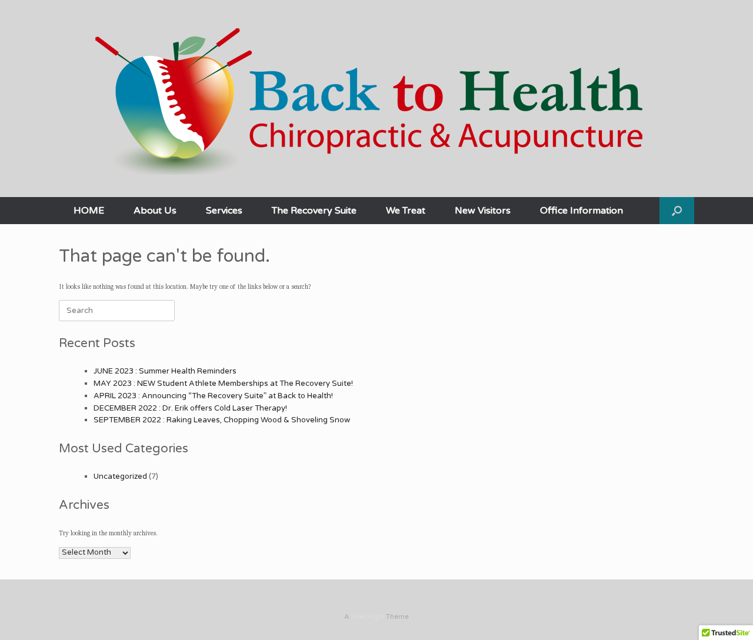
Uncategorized (120, 476)
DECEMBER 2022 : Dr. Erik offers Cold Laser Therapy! (190, 408)
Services (224, 210)
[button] (676, 210)
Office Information (581, 210)
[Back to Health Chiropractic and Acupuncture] (376, 95)
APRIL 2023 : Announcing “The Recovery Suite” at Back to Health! (213, 396)
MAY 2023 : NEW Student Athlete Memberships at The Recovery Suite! (223, 383)
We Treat (405, 210)
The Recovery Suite (314, 210)
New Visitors (483, 210)
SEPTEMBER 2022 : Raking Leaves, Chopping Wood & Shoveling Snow (222, 420)
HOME (89, 210)
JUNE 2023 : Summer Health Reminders (165, 371)
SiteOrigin (367, 616)
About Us (155, 210)
